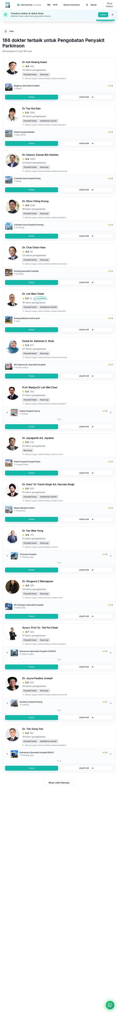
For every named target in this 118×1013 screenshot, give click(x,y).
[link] (59, 87)
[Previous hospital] (7, 412)
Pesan (31, 97)
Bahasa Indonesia (72, 5)
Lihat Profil (84, 97)
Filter (11, 31)
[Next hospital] (111, 412)
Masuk (94, 5)
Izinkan (103, 14)
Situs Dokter (109, 5)
